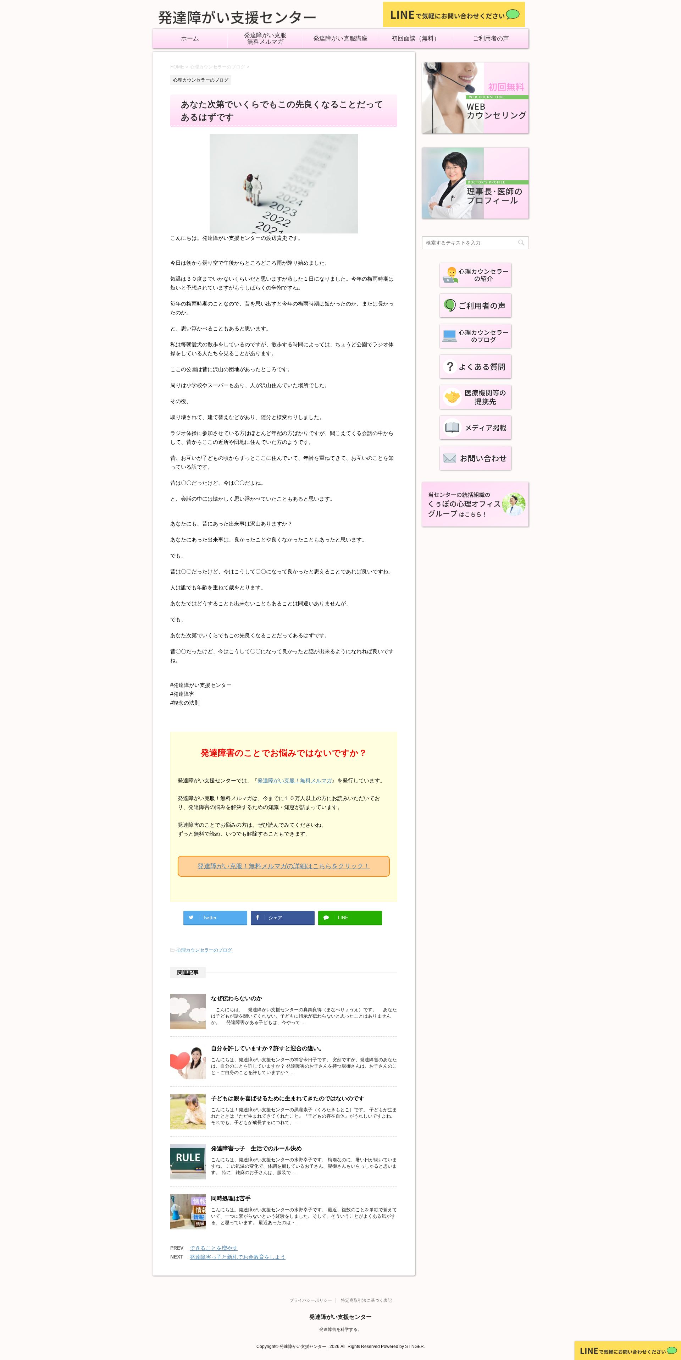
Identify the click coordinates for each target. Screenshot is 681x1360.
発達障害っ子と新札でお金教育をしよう (238, 1257)
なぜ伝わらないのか (236, 998)
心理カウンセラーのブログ (204, 950)
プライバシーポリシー (310, 1300)
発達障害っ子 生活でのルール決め (256, 1148)
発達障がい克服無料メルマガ (265, 38)
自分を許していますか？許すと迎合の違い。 (268, 1048)
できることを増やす (214, 1248)
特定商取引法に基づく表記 (366, 1300)
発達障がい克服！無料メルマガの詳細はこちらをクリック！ (284, 866)
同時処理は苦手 (231, 1198)
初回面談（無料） (416, 38)
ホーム (190, 38)
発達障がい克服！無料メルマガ (295, 780)
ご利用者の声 (491, 38)
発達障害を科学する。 (340, 1329)
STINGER (414, 1346)
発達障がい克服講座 (340, 38)
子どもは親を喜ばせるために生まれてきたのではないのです (287, 1098)
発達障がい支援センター (340, 1317)
